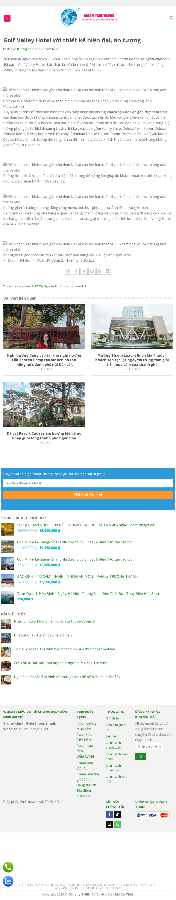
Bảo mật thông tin (69, 887)
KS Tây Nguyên (44, 286)
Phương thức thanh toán (136, 884)
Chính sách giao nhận (117, 756)
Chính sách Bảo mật (116, 779)
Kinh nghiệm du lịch (116, 727)
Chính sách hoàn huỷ (113, 767)
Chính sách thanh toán (113, 745)
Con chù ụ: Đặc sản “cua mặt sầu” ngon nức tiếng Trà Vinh (60, 663)
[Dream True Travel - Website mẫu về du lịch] (89, 18)
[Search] (171, 18)
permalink (80, 286)
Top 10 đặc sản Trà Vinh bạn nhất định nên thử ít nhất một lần (64, 649)
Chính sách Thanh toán (104, 887)
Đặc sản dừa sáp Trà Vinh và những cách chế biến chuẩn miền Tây (67, 677)
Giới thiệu (112, 718)
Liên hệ (111, 736)
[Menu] (7, 18)
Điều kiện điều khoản (98, 884)
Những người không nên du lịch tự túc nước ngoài (54, 621)
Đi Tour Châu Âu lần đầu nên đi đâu (43, 635)
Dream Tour (50, 49)
